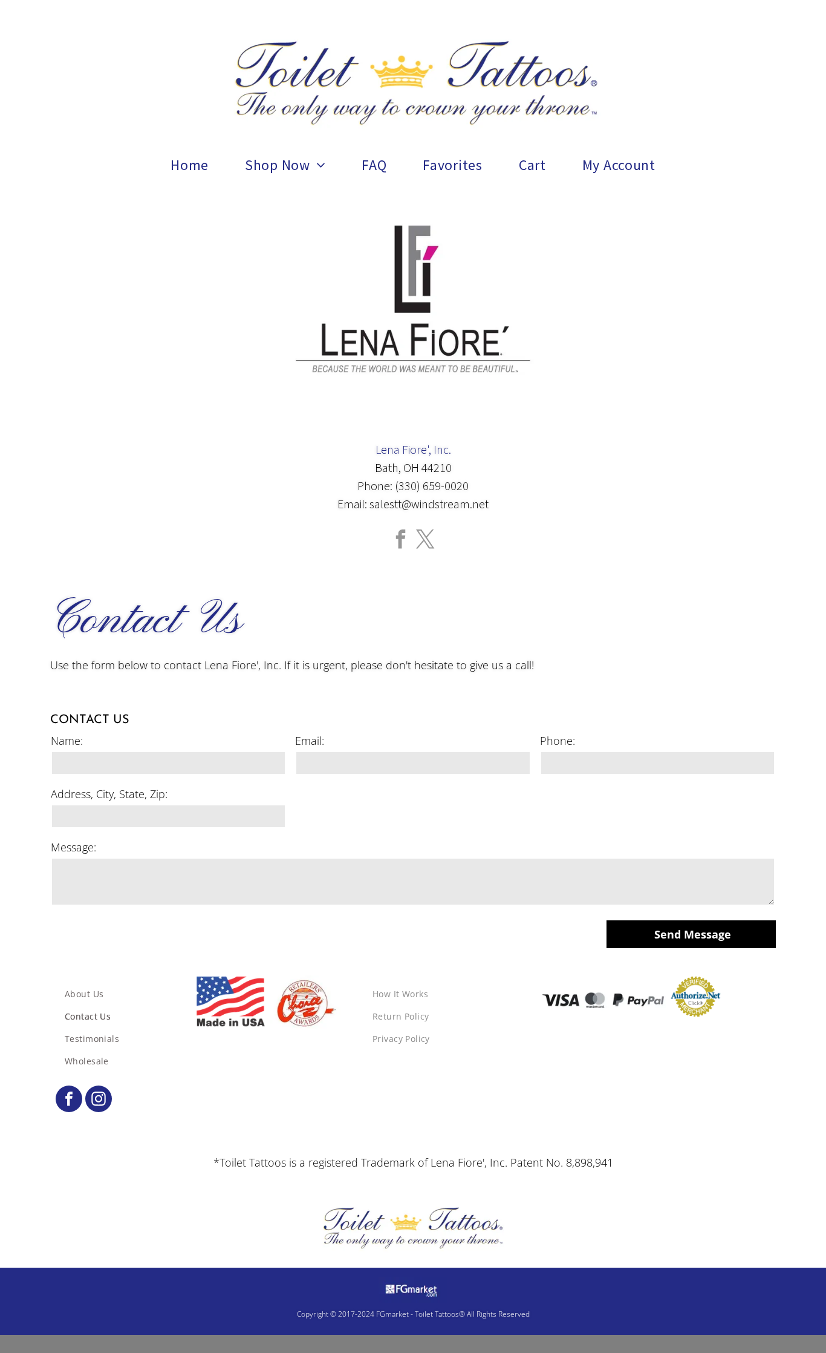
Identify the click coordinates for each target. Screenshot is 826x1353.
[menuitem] (189, 165)
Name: (67, 740)
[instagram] (98, 1100)
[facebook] (401, 540)
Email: (309, 740)
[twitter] (426, 540)
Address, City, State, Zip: (109, 794)
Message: (73, 847)
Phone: (557, 740)
